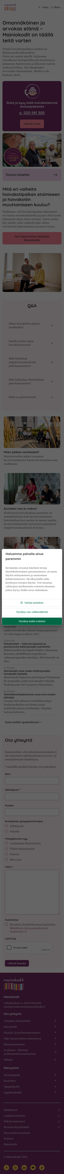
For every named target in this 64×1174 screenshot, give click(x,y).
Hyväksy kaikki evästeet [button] (32, 621)
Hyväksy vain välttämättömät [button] (32, 612)
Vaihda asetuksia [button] (33, 602)
